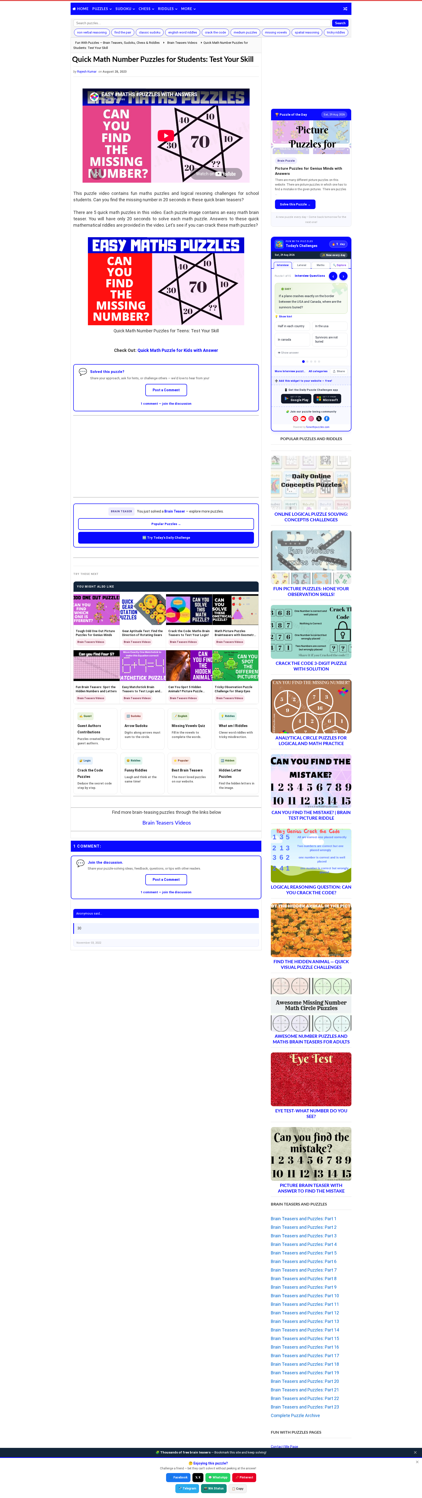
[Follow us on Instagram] (311, 418)
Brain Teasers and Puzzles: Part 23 (305, 1406)
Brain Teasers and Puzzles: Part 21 (305, 1389)
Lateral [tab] (301, 265)
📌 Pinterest (244, 1477)
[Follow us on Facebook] (326, 418)
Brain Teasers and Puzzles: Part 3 (304, 1235)
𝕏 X (197, 1477)
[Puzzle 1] (303, 361)
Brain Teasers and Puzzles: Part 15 (305, 1338)
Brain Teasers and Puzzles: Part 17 (305, 1355)
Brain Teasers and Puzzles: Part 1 (304, 1218)
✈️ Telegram (187, 1488)
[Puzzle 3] (311, 361)
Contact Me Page (284, 1447)
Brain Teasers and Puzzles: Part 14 (305, 1329)
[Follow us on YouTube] (303, 418)
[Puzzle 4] (315, 361)
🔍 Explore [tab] (339, 265)
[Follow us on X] (319, 418)
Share (341, 371)
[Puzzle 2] (307, 361)
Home (83, 9)
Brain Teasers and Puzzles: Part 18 (305, 1364)
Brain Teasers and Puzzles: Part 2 (304, 1227)
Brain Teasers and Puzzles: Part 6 (304, 1261)
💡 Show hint (283, 316)
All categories (318, 371)
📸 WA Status (214, 1488)
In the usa (321, 326)
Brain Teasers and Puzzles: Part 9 (304, 1287)
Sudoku (123, 9)
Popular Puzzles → (166, 524)
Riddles (166, 9)
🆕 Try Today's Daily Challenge (166, 537)
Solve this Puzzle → (295, 204)
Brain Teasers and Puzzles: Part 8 (304, 1278)
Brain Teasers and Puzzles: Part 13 (305, 1321)
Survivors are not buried (326, 339)
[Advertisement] (166, 452)
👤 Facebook (178, 1477)
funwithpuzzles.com (317, 427)
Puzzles (100, 9)
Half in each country (291, 326)
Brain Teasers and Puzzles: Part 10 (305, 1295)
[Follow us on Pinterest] (295, 418)
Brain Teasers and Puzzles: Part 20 (305, 1381)
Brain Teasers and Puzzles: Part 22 (305, 1398)
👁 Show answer (288, 352)
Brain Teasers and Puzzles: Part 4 (304, 1244)
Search (340, 23)
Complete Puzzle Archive (295, 1415)
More (186, 9)
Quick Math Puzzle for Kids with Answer (177, 350)
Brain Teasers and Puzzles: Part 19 (305, 1372)
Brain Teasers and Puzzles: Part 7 (304, 1270)
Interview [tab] (283, 265)
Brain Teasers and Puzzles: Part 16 (305, 1347)
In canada (284, 339)
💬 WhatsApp (217, 1477)
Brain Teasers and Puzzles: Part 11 (305, 1304)
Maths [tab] (321, 265)
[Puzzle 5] (319, 361)
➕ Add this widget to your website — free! (303, 380)
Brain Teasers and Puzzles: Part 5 (304, 1252)
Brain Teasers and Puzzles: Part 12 (305, 1312)
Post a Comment (166, 390)
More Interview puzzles (290, 371)
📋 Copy (237, 1488)
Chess (145, 9)
